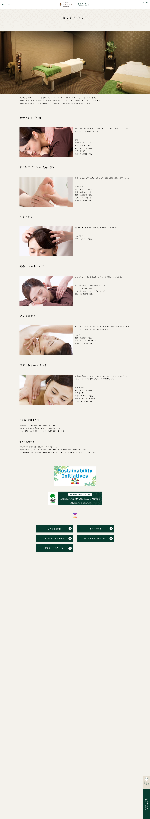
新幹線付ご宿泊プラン (54, 548)
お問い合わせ (95, 528)
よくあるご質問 (54, 528)
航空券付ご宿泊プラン (54, 538)
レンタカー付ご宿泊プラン (95, 538)
